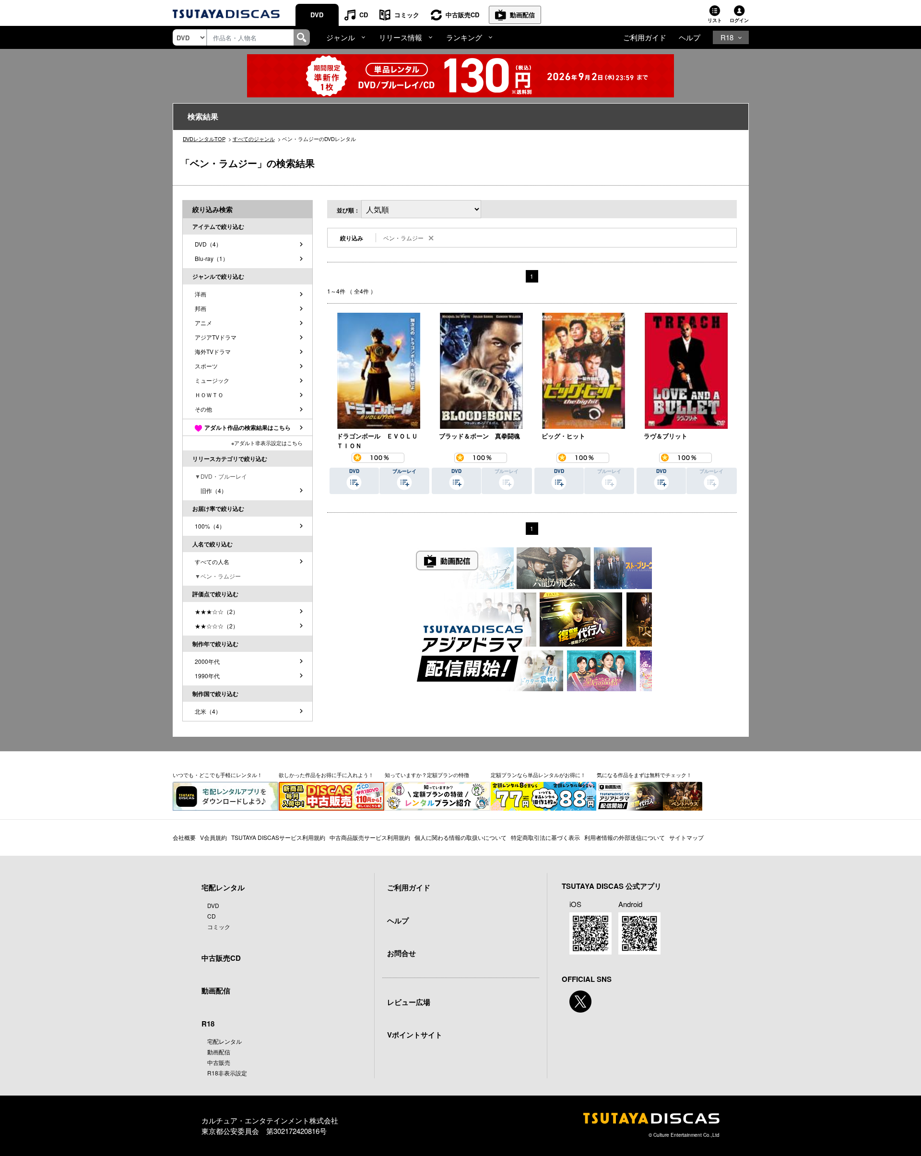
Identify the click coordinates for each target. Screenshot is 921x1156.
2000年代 (207, 661)
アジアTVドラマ (215, 337)
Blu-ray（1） (211, 258)
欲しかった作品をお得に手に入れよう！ (326, 775)
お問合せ (401, 953)
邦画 (200, 308)
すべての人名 (212, 561)
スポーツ (206, 366)
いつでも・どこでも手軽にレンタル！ (217, 775)
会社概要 (184, 837)
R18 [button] (726, 37)
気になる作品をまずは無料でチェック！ (644, 775)
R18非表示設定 (227, 1073)
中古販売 (218, 1062)
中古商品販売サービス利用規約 (370, 837)
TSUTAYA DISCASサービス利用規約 (278, 837)
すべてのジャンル (254, 138)
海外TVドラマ (213, 351)
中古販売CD (462, 14)
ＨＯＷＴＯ (209, 394)
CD (363, 14)
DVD (316, 14)
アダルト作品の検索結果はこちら (247, 427)
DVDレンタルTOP (204, 138)
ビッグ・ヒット (563, 435)
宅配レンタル (224, 1041)
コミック (406, 14)
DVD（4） (208, 244)
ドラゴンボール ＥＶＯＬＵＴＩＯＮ (377, 440)
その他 (203, 409)
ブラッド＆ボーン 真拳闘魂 (479, 435)
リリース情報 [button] (400, 37)
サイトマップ (686, 837)
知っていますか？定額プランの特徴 (427, 775)
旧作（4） (211, 490)
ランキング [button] (464, 37)
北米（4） (208, 711)
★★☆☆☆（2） (216, 626)
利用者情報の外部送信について (624, 837)
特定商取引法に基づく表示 (545, 837)
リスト (715, 20)
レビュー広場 (408, 1002)
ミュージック (212, 380)
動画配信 (522, 14)
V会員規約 (213, 837)
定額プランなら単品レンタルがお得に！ (538, 775)
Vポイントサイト (414, 1034)
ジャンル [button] (340, 37)
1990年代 (207, 676)
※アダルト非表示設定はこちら (267, 443)
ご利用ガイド (644, 37)
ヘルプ (689, 37)
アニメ (203, 322)
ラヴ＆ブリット (665, 435)
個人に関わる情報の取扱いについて (460, 837)
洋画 (200, 294)
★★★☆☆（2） (216, 611)
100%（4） (210, 526)
